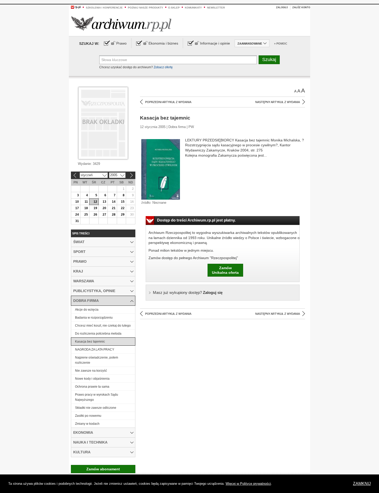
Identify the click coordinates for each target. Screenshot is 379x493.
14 (114, 201)
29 (123, 214)
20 (104, 208)
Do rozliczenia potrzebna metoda (98, 333)
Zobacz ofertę (163, 67)
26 (95, 214)
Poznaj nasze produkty (145, 7)
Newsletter (216, 7)
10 (77, 201)
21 (114, 208)
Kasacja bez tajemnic (90, 341)
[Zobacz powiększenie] (160, 169)
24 (77, 214)
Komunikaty (193, 7)
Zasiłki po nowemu (88, 416)
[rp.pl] (76, 6)
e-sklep (174, 7)
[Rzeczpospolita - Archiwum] (121, 23)
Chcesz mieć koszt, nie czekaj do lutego (103, 325)
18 (86, 208)
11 (86, 201)
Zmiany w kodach (87, 424)
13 (104, 201)
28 (114, 214)
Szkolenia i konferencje (104, 7)
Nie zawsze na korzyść (91, 370)
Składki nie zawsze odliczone (95, 408)
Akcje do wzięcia (86, 309)
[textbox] (178, 59)
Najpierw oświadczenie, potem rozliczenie (96, 360)
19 (95, 208)
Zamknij (362, 483)
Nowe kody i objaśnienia (92, 378)
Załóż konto (301, 7)
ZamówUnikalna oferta (225, 270)
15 (123, 201)
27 (104, 214)
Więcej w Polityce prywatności (248, 484)
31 (77, 221)
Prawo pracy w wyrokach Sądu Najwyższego (96, 397)
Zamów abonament (103, 469)
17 (77, 208)
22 (123, 208)
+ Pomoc (280, 43)
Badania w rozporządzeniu (94, 317)
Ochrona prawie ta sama (92, 386)
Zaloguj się (188, 292)
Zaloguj (282, 7)
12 (95, 201)
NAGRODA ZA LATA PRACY (94, 349)
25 (86, 214)
